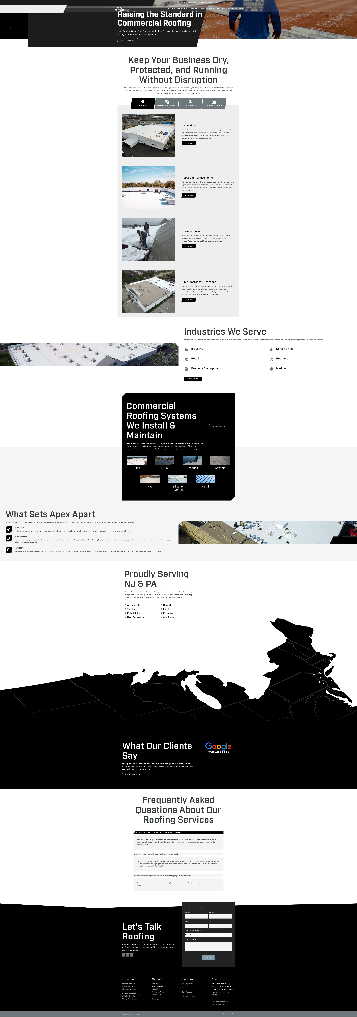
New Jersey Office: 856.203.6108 (190, 2)
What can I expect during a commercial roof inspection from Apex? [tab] (157, 832)
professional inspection (206, 132)
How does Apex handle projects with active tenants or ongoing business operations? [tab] (163, 875)
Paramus (168, 613)
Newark (163, 594)
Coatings (192, 468)
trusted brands (54, 540)
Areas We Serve (206, 8)
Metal (205, 486)
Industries (220, 8)
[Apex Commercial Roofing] (122, 8)
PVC (150, 486)
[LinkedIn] (128, 955)
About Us (194, 8)
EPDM (165, 468)
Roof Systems (182, 8)
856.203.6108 (157, 994)
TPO (137, 468)
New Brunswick (135, 617)
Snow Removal (187, 992)
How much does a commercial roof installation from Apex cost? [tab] (156, 854)
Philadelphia (133, 613)
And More (168, 617)
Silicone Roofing (178, 488)
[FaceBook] (132, 955)
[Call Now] (124, 955)
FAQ (223, 2)
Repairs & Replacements (190, 988)
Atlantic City (141, 594)
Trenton (131, 609)
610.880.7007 (157, 989)
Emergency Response (235, 8)
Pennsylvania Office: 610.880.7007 (211, 2)
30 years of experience (56, 551)
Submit (208, 957)
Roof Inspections (187, 983)
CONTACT (231, 2)
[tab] (143, 103)
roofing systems (144, 443)
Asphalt (220, 468)
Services (170, 8)
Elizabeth (168, 609)
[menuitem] (190, 2)
